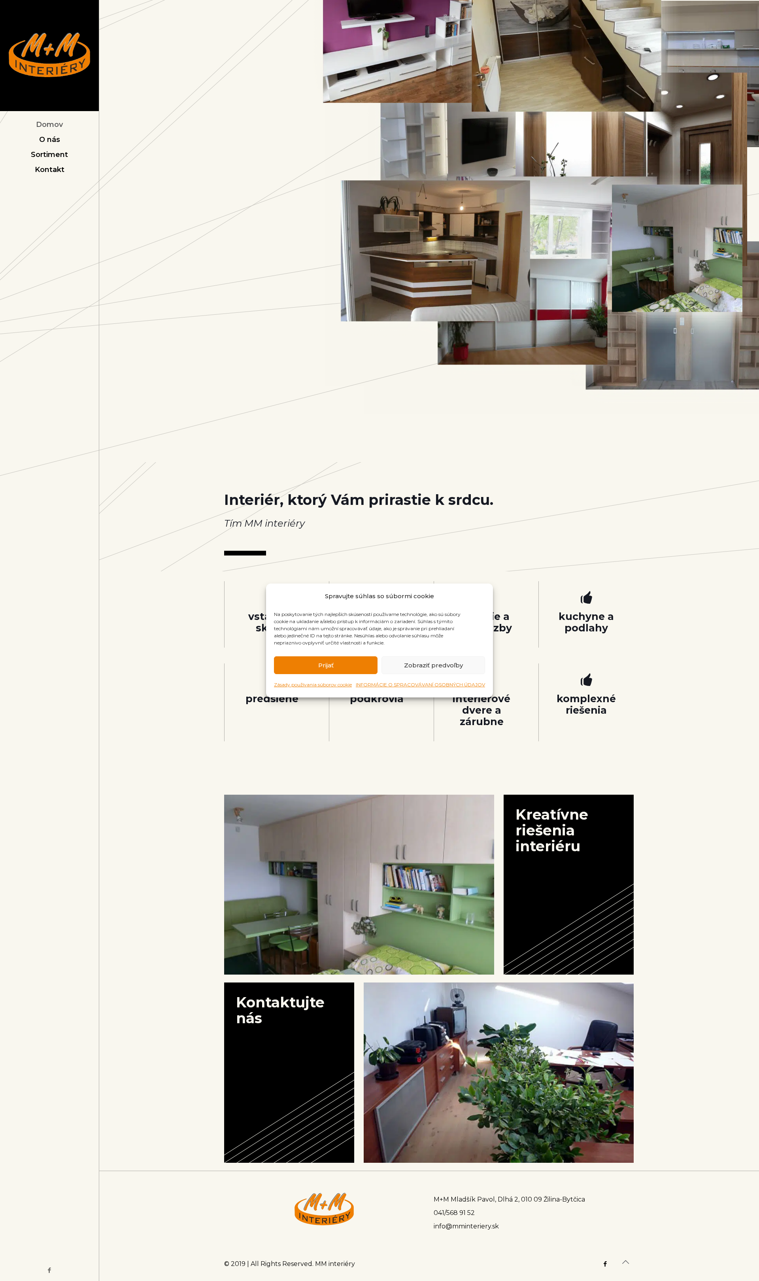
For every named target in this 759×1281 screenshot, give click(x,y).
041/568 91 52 (454, 1213)
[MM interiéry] (49, 55)
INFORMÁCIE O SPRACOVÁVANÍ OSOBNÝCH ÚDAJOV (420, 685)
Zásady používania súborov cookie (313, 685)
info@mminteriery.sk (466, 1226)
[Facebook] (49, 1270)
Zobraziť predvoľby (433, 665)
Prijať (326, 665)
